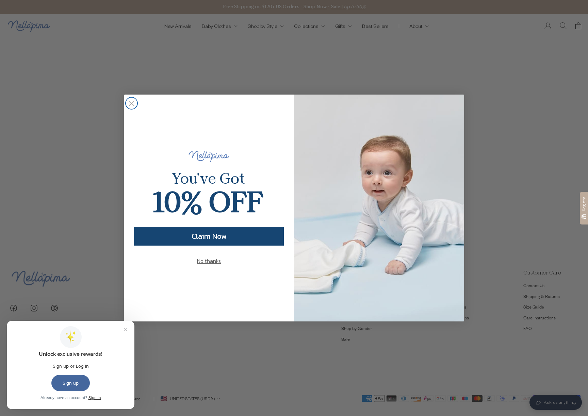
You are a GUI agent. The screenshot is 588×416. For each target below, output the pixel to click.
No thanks (209, 261)
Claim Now (209, 236)
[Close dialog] (131, 103)
